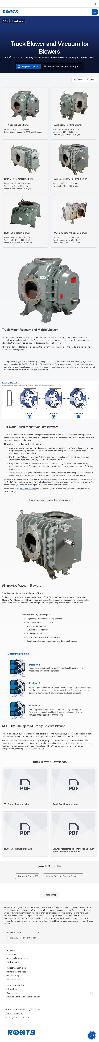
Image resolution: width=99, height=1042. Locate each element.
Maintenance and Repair (16, 972)
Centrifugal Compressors (17, 958)
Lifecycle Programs (14, 975)
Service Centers (13, 979)
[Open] (95, 12)
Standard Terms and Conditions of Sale (23, 997)
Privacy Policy (12, 989)
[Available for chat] (91, 1035)
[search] (95, 4)
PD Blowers (11, 954)
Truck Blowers (12, 962)
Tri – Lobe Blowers (28, 489)
